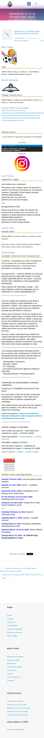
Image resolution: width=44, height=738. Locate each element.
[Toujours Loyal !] (10, 4)
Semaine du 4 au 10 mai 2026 (17, 704)
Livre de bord (11, 670)
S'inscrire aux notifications (15, 729)
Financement (11, 663)
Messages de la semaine (15, 656)
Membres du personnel (14, 632)
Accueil (9, 615)
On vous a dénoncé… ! (14, 677)
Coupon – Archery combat (27, 452)
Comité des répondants (14, 629)
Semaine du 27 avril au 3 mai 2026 (18, 708)
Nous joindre (11, 622)
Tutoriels (10, 673)
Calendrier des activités (14, 667)
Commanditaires (12, 625)
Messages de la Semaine (21, 40)
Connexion (10, 680)
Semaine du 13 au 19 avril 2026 (17, 715)
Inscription (10, 619)
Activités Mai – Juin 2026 (15, 701)
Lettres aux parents (13, 660)
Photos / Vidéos (12, 636)
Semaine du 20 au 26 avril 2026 (17, 711)
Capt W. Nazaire (20, 38)
